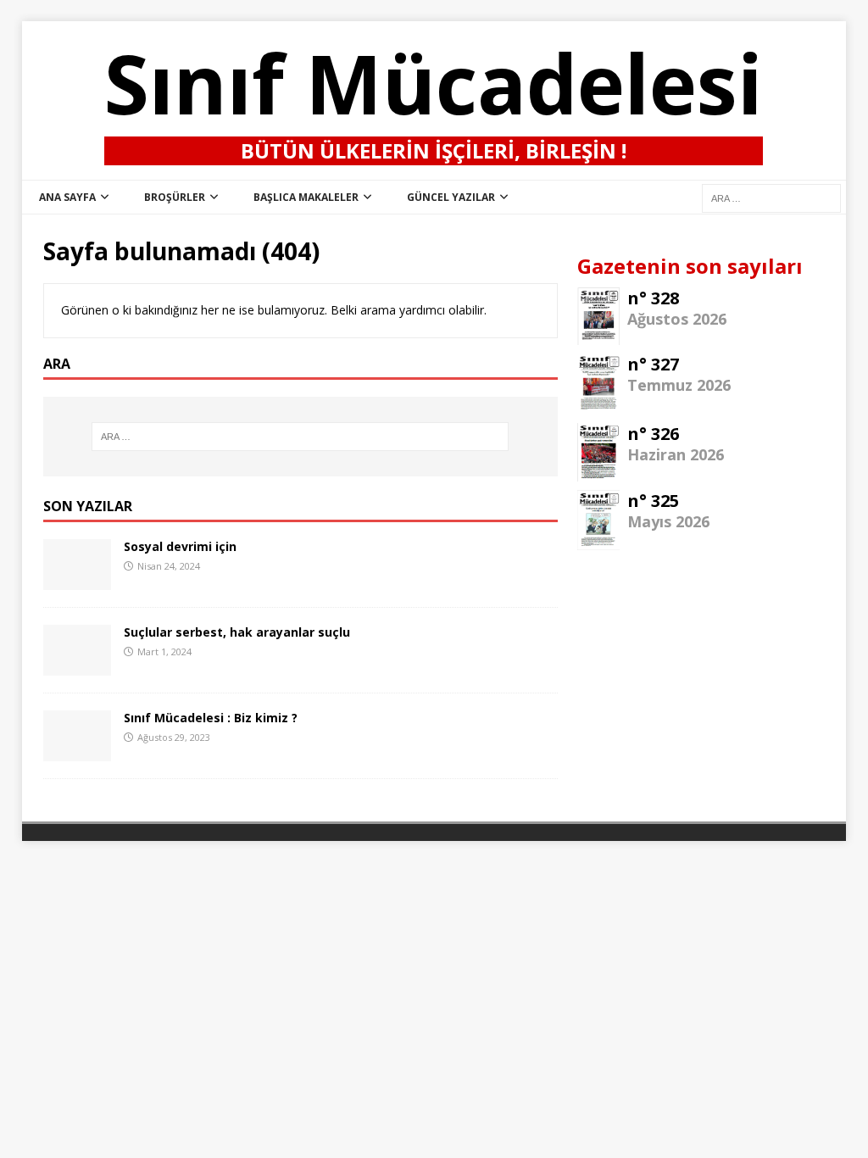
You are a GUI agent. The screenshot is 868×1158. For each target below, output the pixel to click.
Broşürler (174, 197)
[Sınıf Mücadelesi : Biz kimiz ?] (77, 751)
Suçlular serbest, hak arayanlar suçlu (237, 632)
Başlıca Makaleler (306, 197)
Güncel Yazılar (451, 197)
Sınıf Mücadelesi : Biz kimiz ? (211, 718)
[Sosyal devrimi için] (77, 580)
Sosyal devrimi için (180, 546)
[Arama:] (300, 436)
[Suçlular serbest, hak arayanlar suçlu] (77, 666)
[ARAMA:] (771, 197)
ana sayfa (67, 197)
